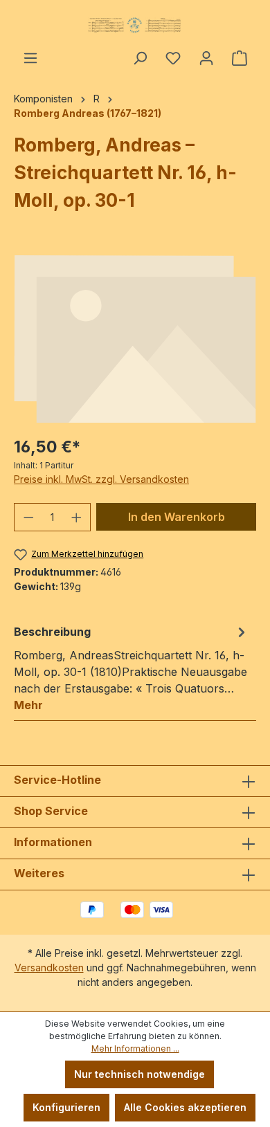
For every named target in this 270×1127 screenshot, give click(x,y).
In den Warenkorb (176, 517)
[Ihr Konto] (206, 58)
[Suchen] (139, 58)
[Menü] (30, 58)
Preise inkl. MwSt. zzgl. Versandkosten (101, 479)
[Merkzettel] (173, 58)
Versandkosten (49, 967)
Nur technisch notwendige (139, 1074)
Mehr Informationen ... (135, 1048)
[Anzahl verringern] (28, 517)
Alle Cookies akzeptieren (185, 1107)
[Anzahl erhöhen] (76, 517)
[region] (135, 339)
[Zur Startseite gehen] (135, 25)
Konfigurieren (66, 1107)
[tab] (131, 668)
